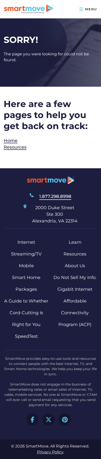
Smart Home (26, 277)
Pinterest (65, 419)
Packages (26, 289)
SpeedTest (26, 336)
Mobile (26, 265)
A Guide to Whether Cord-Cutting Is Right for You (26, 312)
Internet (26, 242)
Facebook (32, 419)
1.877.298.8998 (55, 196)
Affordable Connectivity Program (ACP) (74, 312)
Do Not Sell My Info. (75, 277)
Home (10, 140)
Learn (75, 242)
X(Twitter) (48, 419)
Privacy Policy (50, 452)
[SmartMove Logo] (28, 9)
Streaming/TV (26, 254)
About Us (75, 265)
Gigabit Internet (74, 289)
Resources (15, 147)
